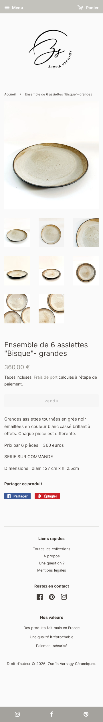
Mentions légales (51, 570)
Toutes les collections (51, 549)
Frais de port (46, 377)
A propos (51, 556)
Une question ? (51, 563)
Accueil (10, 94)
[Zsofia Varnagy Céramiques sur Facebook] (39, 598)
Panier (92, 7)
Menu (17, 7)
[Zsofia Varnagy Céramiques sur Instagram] (64, 598)
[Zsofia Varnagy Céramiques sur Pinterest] (52, 598)
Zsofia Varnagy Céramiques (71, 664)
